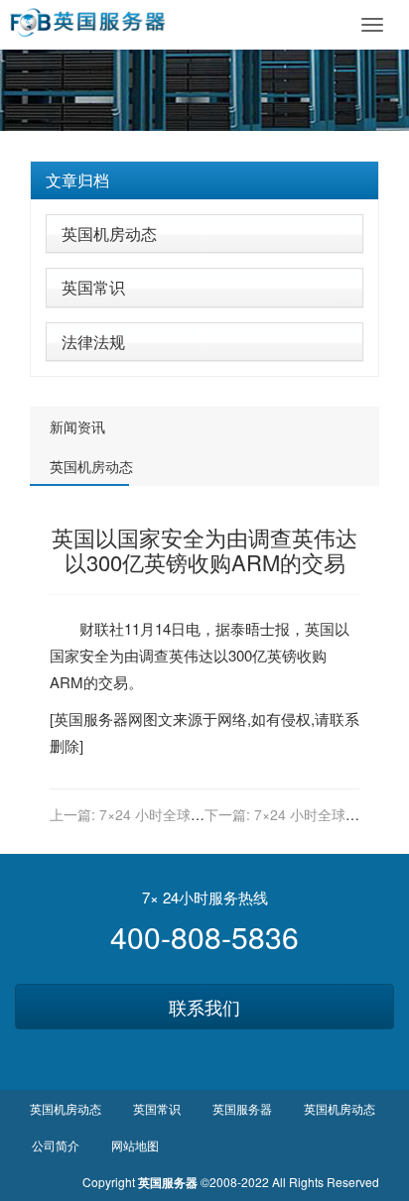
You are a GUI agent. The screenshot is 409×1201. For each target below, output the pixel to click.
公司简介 (55, 1145)
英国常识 (93, 287)
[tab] (204, 180)
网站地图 (135, 1145)
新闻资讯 (77, 426)
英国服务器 (91, 718)
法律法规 (93, 341)
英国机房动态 (109, 233)
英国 (320, 628)
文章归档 (77, 180)
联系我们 (204, 1007)
